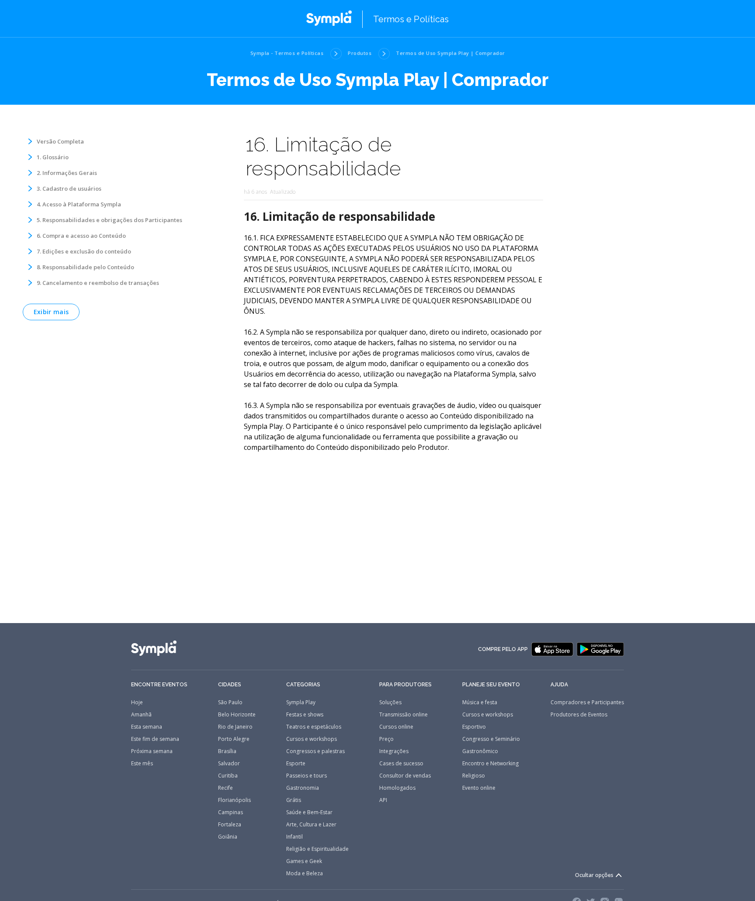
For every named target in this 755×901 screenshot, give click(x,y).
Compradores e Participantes (587, 702)
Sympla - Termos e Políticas (287, 53)
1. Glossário (53, 157)
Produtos (359, 53)
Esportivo (474, 726)
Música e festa (479, 702)
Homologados (397, 788)
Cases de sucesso (401, 763)
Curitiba (228, 775)
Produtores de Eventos (579, 714)
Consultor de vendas (405, 775)
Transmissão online (403, 714)
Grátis (293, 800)
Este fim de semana (155, 739)
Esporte (295, 763)
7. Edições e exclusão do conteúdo (84, 251)
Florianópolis (234, 800)
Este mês (142, 763)
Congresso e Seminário (491, 739)
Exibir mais (51, 312)
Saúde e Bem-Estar (309, 812)
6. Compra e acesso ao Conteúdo (81, 236)
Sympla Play (300, 702)
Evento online (478, 788)
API (383, 800)
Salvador (229, 763)
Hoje (137, 702)
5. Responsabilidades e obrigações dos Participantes (109, 220)
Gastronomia (302, 788)
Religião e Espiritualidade (317, 849)
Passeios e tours (306, 775)
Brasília (227, 751)
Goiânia (227, 836)
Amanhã (141, 714)
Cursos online (396, 726)
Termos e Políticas (411, 19)
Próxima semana (152, 751)
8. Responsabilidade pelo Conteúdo (85, 267)
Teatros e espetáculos (313, 726)
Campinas (230, 812)
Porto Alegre (233, 739)
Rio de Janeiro (235, 726)
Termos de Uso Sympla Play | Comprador (450, 53)
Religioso (473, 775)
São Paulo (230, 702)
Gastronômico (480, 751)
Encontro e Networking (490, 763)
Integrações (394, 751)
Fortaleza (229, 824)
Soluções (390, 702)
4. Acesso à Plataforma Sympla (79, 204)
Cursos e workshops (311, 739)
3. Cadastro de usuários (69, 188)
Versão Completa (60, 141)
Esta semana (146, 726)
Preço (386, 739)
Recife (225, 788)
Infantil (294, 836)
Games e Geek (304, 861)
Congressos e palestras (315, 751)
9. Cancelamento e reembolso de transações (98, 283)
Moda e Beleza (304, 873)
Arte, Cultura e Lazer (311, 824)
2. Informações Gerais (67, 173)
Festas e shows (304, 714)
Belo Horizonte (237, 714)
